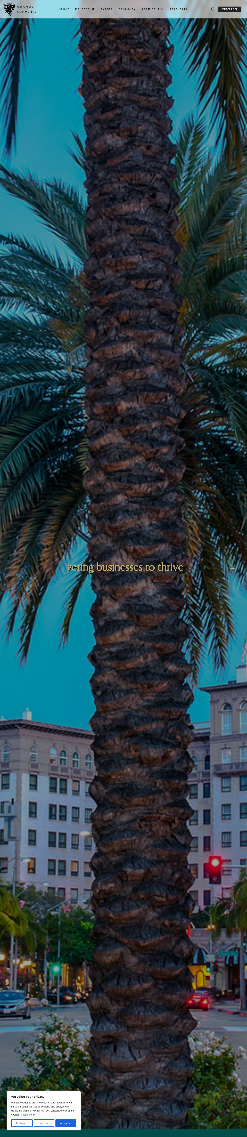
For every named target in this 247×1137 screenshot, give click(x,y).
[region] (44, 1110)
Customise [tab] (22, 1123)
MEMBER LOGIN (229, 9)
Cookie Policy (28, 1114)
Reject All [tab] (44, 1123)
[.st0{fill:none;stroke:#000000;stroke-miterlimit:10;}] (213, 9)
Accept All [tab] (65, 1123)
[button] (64, 9)
